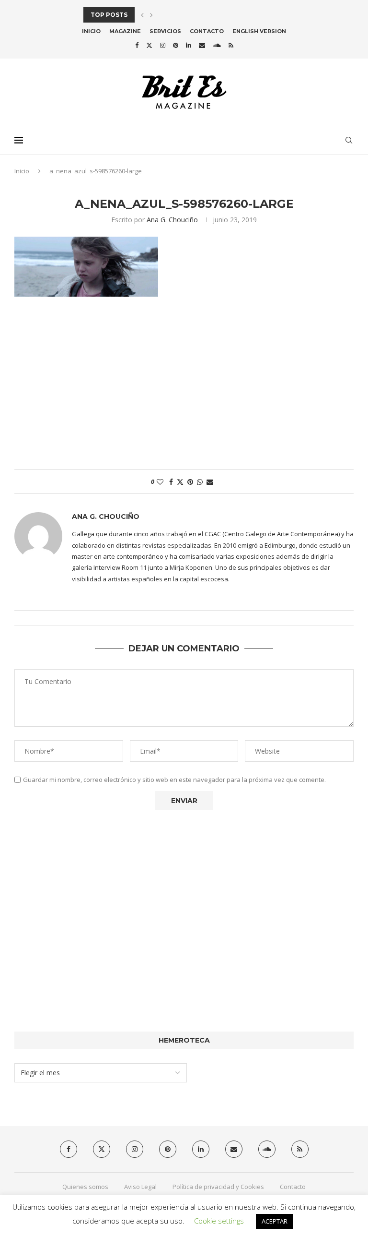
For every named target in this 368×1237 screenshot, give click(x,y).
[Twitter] (149, 45)
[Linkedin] (188, 45)
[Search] (349, 140)
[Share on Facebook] (171, 481)
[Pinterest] (175, 45)
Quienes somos (85, 1186)
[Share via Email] (210, 481)
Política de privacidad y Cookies (218, 1186)
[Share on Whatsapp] (200, 481)
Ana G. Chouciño (172, 219)
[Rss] (231, 45)
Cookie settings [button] (219, 1220)
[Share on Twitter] (180, 481)
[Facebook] (136, 45)
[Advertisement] (184, 388)
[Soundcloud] (217, 45)
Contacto (207, 31)
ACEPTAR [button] (275, 1221)
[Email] (202, 45)
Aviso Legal (140, 1186)
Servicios (165, 31)
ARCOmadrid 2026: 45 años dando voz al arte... (165, 14)
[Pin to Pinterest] (190, 481)
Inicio (91, 31)
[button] (142, 15)
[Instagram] (162, 45)
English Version (259, 31)
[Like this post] (160, 481)
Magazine (125, 31)
